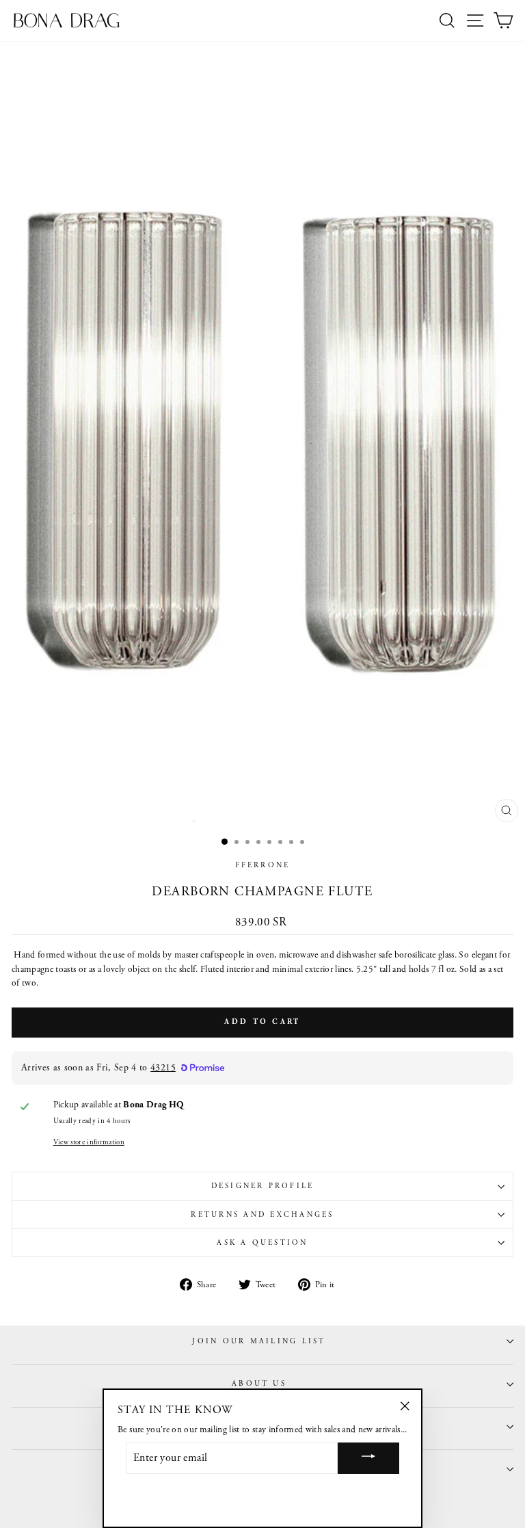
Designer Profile (262, 1186)
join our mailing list (258, 1341)
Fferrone (263, 865)
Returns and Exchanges (262, 1215)
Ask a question (262, 1243)
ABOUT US (259, 1383)
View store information (88, 1142)
